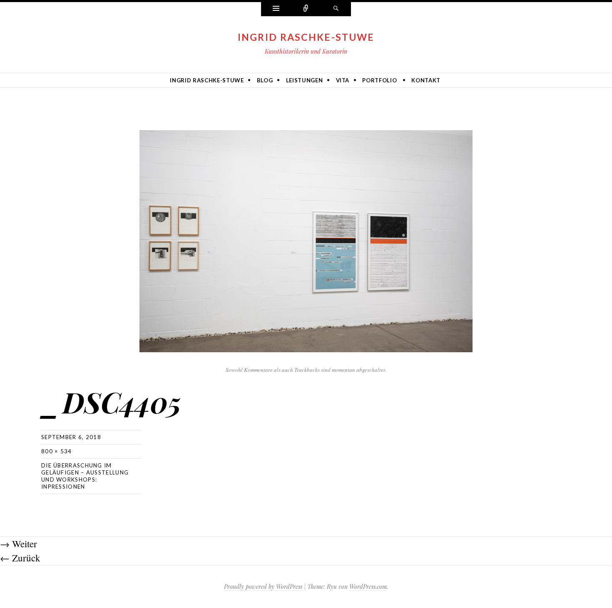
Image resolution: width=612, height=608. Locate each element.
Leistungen (304, 80)
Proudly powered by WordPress (263, 587)
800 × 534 (56, 451)
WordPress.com (368, 587)
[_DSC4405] (306, 239)
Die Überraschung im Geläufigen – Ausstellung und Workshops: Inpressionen (85, 476)
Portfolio (379, 80)
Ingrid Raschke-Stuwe (306, 37)
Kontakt (425, 80)
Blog (265, 80)
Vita (343, 80)
